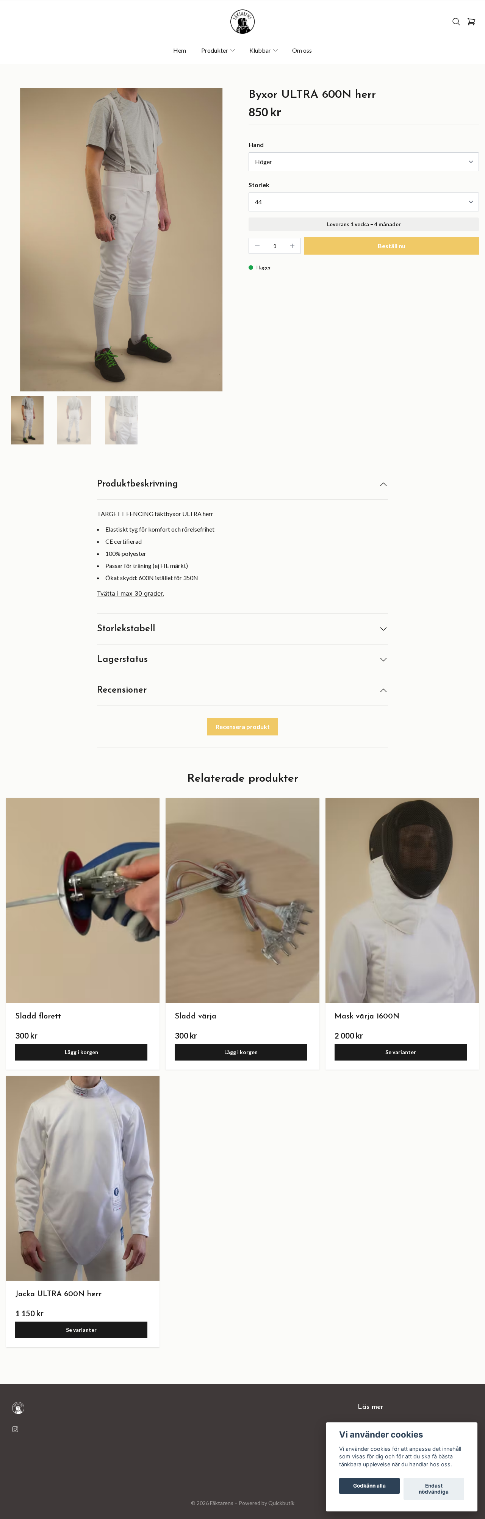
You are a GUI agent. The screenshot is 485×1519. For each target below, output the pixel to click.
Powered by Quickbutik (266, 1503)
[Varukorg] (471, 21)
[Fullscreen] (121, 239)
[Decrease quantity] (257, 245)
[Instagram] (15, 1429)
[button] (223, 243)
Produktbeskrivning (137, 484)
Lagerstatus (122, 659)
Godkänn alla (369, 1486)
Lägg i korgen (81, 1052)
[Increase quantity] (292, 245)
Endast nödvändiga (434, 1489)
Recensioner (122, 690)
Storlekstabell (126, 629)
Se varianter (400, 1052)
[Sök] (456, 21)
